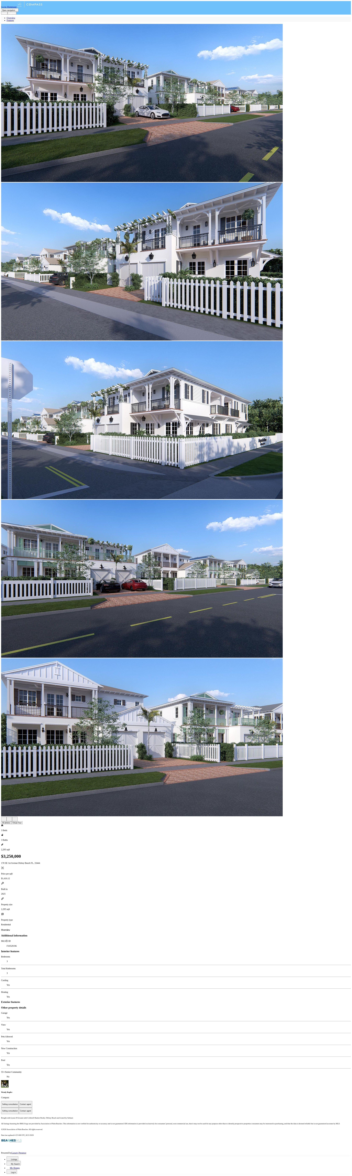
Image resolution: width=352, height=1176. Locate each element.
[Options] (4, 819)
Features (10, 20)
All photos (6, 823)
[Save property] (9, 819)
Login (4, 13)
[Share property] (15, 819)
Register (12, 13)
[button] (176, 103)
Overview (11, 18)
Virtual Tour (16, 823)
